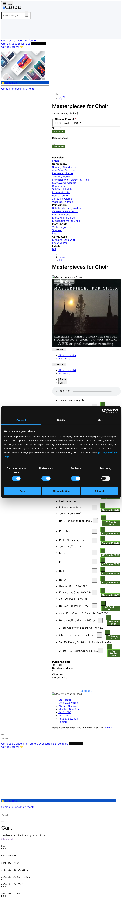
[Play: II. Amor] (94, 531)
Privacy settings (68, 718)
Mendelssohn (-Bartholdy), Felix (71, 179)
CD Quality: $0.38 (110, 573)
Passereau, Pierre (62, 173)
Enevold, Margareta (64, 217)
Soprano (57, 230)
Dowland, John (61, 192)
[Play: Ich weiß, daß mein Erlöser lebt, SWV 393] (100, 620)
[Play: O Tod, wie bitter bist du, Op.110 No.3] (99, 635)
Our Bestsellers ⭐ (12, 46)
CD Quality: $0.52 (110, 533)
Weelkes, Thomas (62, 201)
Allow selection (61, 491)
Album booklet (67, 355)
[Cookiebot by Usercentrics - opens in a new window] (104, 411)
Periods (15, 88)
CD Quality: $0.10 (110, 543)
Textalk (108, 727)
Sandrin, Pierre (61, 176)
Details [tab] (61, 420)
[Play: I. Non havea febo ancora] (95, 520)
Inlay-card (64, 358)
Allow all (99, 491)
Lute (54, 233)
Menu (9, 4)
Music (55, 160)
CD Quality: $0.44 (110, 595)
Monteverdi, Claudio (64, 182)
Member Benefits (68, 709)
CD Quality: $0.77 (110, 608)
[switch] (46, 478)
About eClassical (68, 706)
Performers (31, 40)
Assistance (64, 715)
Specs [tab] (63, 383)
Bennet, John (60, 195)
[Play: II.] (94, 561)
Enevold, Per (59, 243)
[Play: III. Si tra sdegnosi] (94, 540)
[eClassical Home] (26, 8)
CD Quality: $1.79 (113, 637)
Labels (20, 40)
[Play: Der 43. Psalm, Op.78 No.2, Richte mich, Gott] (100, 650)
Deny (22, 491)
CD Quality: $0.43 (113, 623)
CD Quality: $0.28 (110, 555)
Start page (64, 699)
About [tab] (100, 420)
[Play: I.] (94, 552)
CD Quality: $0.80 (110, 564)
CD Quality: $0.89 (114, 653)
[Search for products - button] (26, 14)
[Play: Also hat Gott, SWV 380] (94, 592)
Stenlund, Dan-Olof (63, 239)
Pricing (62, 721)
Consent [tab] (21, 420)
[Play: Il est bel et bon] (94, 507)
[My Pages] (5, 34)
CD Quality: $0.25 (111, 523)
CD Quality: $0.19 (110, 510)
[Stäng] (53, 144)
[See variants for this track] (102, 404)
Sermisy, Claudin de (64, 167)
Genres (5, 88)
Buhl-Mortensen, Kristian (66, 208)
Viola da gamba (61, 227)
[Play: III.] (94, 570)
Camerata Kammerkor (65, 211)
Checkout (7, 839)
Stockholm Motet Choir (66, 220)
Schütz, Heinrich (62, 189)
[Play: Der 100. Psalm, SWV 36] (94, 605)
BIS (60, 99)
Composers (8, 40)
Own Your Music (68, 702)
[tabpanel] (86, 522)
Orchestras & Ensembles (15, 43)
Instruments (27, 88)
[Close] (53, 275)
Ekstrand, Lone (61, 214)
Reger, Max (58, 186)
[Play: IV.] (94, 580)
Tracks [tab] (63, 379)
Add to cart (58, 131)
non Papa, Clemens (63, 170)
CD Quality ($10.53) (71, 123)
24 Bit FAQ (64, 712)
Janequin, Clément (63, 198)
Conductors (38, 43)
